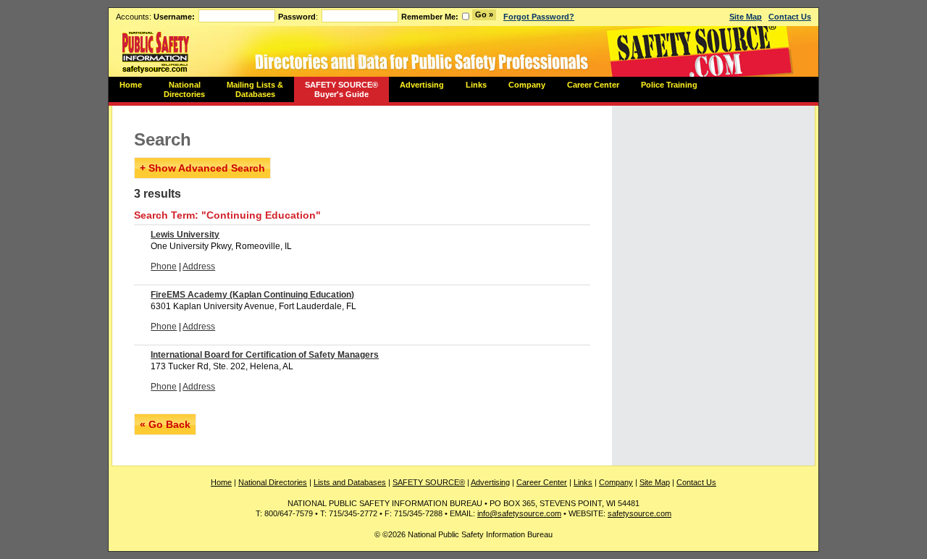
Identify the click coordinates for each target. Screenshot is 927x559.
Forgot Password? (538, 16)
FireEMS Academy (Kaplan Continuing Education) (252, 295)
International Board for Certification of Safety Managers (265, 355)
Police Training (669, 84)
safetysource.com (639, 513)
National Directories (184, 89)
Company (526, 84)
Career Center (593, 84)
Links (476, 84)
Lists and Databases (350, 482)
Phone (164, 266)
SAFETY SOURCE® (429, 482)
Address (199, 266)
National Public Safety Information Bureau (155, 51)
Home (130, 84)
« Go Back (165, 424)
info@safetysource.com (519, 513)
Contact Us (789, 16)
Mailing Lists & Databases (255, 89)
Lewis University (185, 235)
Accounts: (155, 16)
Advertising (422, 84)
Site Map (745, 16)
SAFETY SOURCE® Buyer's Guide (341, 89)
